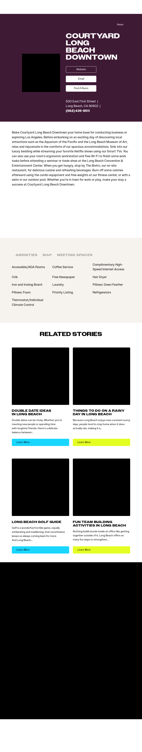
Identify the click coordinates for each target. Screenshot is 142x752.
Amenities (27, 255)
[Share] (128, 24)
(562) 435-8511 (78, 111)
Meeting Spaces (75, 255)
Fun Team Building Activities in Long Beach (99, 523)
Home (120, 24)
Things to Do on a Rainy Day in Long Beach (99, 412)
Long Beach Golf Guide (36, 522)
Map (47, 255)
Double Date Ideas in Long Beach (31, 412)
